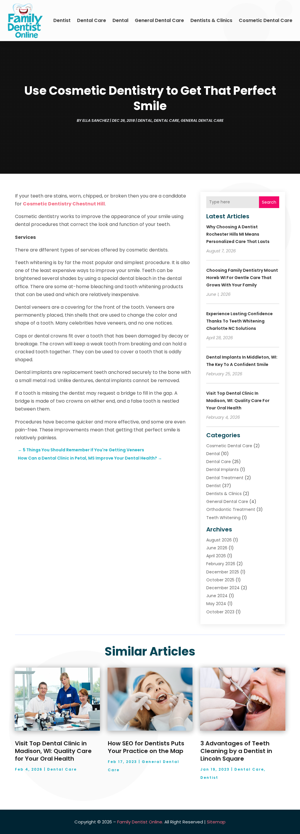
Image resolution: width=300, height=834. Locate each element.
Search (269, 202)
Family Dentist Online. (140, 822)
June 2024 (217, 596)
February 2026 (220, 564)
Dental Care (91, 20)
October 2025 (220, 580)
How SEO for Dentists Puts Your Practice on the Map (146, 747)
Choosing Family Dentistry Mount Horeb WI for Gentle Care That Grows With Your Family (242, 277)
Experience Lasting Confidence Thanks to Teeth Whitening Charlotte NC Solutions (239, 321)
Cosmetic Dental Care (265, 20)
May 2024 (216, 604)
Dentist (62, 20)
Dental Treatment (224, 478)
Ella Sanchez (95, 120)
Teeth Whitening (223, 518)
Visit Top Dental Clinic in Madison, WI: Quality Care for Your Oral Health (238, 400)
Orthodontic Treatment (230, 509)
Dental (120, 20)
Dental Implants (222, 469)
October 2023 (220, 612)
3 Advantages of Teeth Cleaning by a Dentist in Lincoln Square (236, 751)
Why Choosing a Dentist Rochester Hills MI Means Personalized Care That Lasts (238, 234)
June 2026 (216, 548)
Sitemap (216, 822)
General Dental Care (159, 20)
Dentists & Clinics (211, 20)
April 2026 (216, 556)
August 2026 (219, 540)
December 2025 (222, 572)
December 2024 (223, 588)
